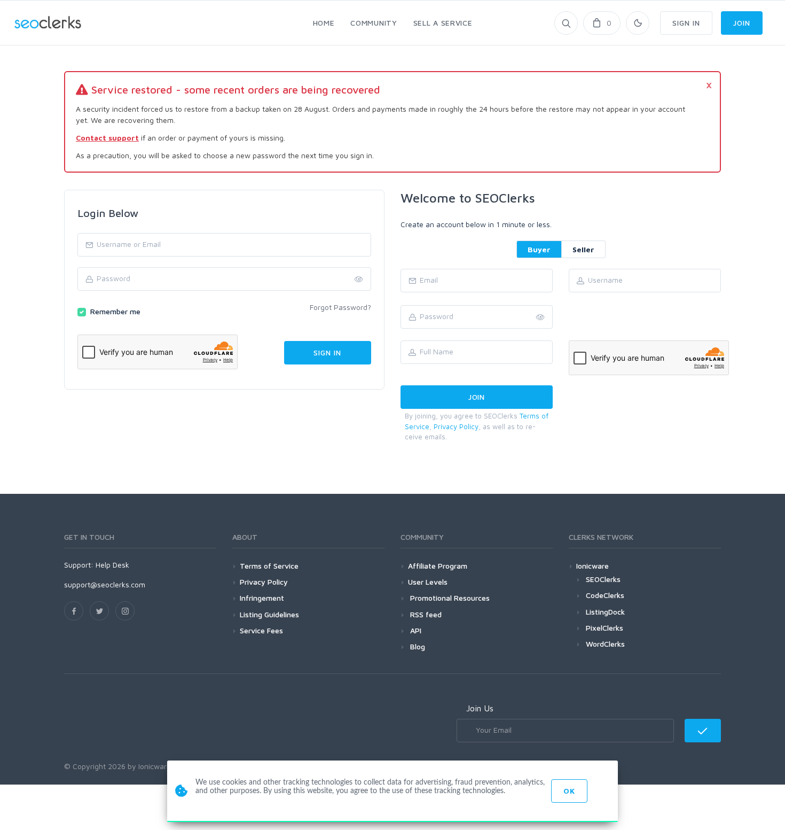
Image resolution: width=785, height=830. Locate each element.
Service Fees (261, 630)
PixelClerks (604, 627)
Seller (583, 249)
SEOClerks (603, 579)
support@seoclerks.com (104, 584)
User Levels (428, 581)
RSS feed (425, 614)
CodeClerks (605, 595)
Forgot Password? (340, 307)
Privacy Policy (456, 426)
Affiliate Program (437, 565)
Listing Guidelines (269, 614)
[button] (540, 317)
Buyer (539, 249)
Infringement (262, 597)
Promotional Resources (449, 597)
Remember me (115, 311)
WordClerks (605, 643)
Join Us (479, 708)
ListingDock (605, 611)
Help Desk (112, 564)
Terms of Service (269, 565)
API (414, 630)
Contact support (107, 137)
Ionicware (592, 565)
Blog (416, 646)
